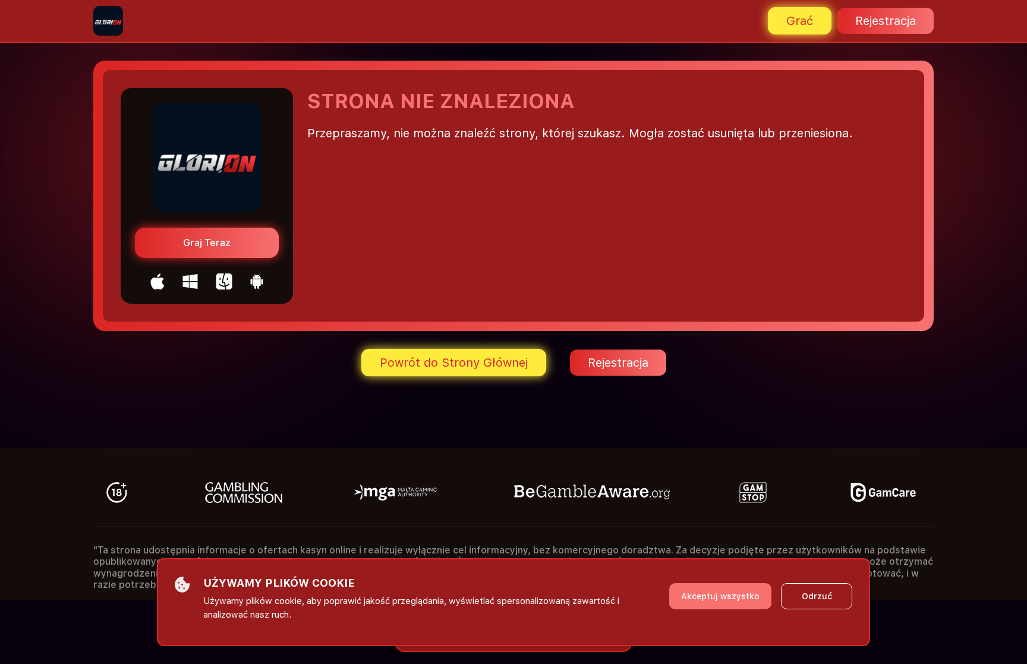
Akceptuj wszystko (720, 596)
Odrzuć (817, 596)
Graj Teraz (207, 242)
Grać (799, 21)
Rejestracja (885, 21)
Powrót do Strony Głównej (454, 362)
